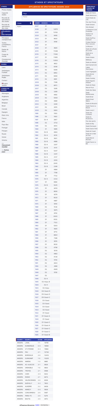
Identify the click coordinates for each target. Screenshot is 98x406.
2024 (37, 35)
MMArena (89, 60)
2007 (37, 88)
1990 (36, 141)
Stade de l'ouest (91, 131)
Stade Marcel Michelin (90, 138)
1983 (36, 163)
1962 (36, 229)
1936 (36, 300)
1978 (36, 179)
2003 (37, 101)
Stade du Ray (90, 123)
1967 (36, 213)
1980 (36, 173)
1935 (36, 303)
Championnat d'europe (6, 60)
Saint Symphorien (91, 65)
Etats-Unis (5, 115)
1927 (36, 328)
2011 (36, 76)
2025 (36, 32)
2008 (37, 85)
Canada (4, 109)
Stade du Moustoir (91, 103)
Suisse (4, 137)
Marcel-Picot (90, 87)
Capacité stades (5, 14)
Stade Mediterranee (90, 93)
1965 (36, 219)
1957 (36, 244)
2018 (36, 54)
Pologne (4, 131)
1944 (36, 285)
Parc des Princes (91, 22)
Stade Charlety (90, 78)
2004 (37, 98)
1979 (36, 176)
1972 (36, 197)
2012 (36, 73)
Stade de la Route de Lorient (91, 49)
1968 (36, 210)
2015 (36, 63)
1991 (36, 138)
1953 (36, 257)
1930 (36, 319)
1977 (36, 182)
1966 (36, 216)
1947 (36, 275)
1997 (36, 120)
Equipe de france (5, 50)
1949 (36, 269)
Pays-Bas (5, 124)
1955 (36, 250)
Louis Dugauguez (91, 71)
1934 (36, 307)
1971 (36, 201)
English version (5, 84)
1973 (36, 194)
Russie (4, 134)
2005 (37, 95)
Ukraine (4, 140)
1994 (36, 129)
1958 (36, 241)
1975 (36, 188)
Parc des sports (91, 121)
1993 (36, 132)
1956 (36, 247)
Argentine (5, 99)
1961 (36, 232)
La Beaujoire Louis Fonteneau (91, 30)
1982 (36, 166)
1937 (36, 297)
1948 (36, 272)
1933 (36, 310)
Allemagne (5, 93)
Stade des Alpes (91, 90)
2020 (37, 48)
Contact (4, 80)
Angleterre (5, 96)
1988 (36, 148)
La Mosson (89, 46)
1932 (36, 313)
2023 (37, 38)
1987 (36, 151)
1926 (36, 331)
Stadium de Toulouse (89, 34)
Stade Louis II (90, 110)
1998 (36, 116)
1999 (36, 113)
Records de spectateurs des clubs (6, 26)
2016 (36, 60)
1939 (36, 291)
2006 (37, 91)
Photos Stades (6, 10)
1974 (36, 191)
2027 (36, 26)
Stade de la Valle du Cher (91, 134)
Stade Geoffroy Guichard (90, 39)
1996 (36, 123)
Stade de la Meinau (89, 54)
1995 (36, 126)
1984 (36, 160)
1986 (36, 154)
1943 (36, 288)
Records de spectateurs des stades (6, 19)
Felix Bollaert (90, 27)
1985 (36, 157)
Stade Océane (90, 57)
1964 (36, 222)
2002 (37, 104)
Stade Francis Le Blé (91, 143)
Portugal (4, 128)
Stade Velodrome (91, 15)
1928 (36, 325)
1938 (36, 294)
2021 (36, 45)
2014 (36, 67)
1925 (36, 335)
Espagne (5, 112)
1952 (36, 260)
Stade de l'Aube (90, 85)
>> (6, 145)
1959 (36, 238)
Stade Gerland (90, 24)
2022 (36, 42)
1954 (36, 254)
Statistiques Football (6, 71)
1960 (36, 235)
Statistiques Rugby (6, 76)
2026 (36, 29)
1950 (36, 266)
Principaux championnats (6, 39)
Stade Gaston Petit (91, 128)
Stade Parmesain (91, 126)
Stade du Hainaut (91, 62)
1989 (36, 144)
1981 (36, 169)
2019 (36, 51)
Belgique (5, 103)
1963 (36, 226)
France (4, 118)
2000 (37, 110)
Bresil (3, 106)
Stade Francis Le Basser (91, 107)
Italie (3, 121)
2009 (37, 82)
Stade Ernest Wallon (90, 100)
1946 (36, 278)
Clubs (24, 23)
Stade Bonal (89, 97)
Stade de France (91, 13)
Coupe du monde (5, 55)
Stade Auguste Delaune (90, 81)
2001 (36, 107)
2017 (36, 57)
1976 (36, 185)
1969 (36, 207)
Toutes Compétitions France (6, 44)
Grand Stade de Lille (90, 18)
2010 (36, 79)
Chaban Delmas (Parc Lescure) (91, 43)
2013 (36, 70)
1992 (36, 135)
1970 (36, 204)
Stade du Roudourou (89, 117)
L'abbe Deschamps (89, 68)
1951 (36, 263)
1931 (36, 316)
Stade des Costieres (89, 113)
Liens (3, 67)
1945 (36, 282)
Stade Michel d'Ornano (90, 75)
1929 (36, 322)
